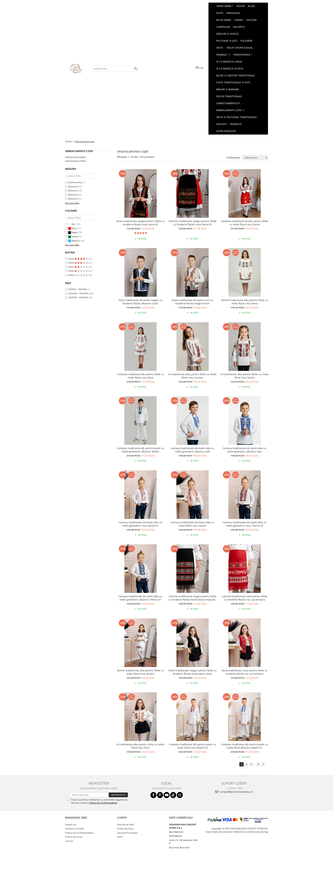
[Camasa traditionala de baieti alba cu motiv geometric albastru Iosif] (192, 420)
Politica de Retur (125, 828)
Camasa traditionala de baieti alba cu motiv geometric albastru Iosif (192, 450)
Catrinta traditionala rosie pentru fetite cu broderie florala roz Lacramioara (244, 598)
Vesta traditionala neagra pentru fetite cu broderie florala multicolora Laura (192, 672)
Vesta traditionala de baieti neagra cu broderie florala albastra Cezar (140, 301)
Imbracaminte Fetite (75, 160)
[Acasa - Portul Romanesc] (76, 68)
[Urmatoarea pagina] (263, 764)
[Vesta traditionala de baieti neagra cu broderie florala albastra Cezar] (140, 272)
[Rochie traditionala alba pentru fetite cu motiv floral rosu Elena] (244, 272)
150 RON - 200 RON (78, 297)
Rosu (74, 228)
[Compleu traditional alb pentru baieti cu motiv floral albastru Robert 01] (244, 716)
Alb (73, 224)
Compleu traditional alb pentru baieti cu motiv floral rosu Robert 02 (192, 746)
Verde (74, 236)
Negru (74, 232)
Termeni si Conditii (74, 828)
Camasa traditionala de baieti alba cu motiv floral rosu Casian (192, 524)
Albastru (76, 240)
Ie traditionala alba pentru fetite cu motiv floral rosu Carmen (192, 376)
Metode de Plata (125, 824)
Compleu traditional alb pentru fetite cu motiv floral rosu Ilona (140, 376)
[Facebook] (153, 795)
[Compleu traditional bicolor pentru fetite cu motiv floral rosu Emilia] (244, 193)
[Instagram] (180, 795)
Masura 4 (73, 194)
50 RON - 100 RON (77, 289)
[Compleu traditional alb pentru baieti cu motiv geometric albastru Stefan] (140, 420)
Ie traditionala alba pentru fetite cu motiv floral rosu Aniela (244, 376)
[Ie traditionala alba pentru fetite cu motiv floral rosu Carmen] (192, 346)
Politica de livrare (74, 836)
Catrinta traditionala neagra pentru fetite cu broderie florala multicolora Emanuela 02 (192, 598)
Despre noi (70, 824)
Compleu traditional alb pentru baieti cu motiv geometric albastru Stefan (140, 450)
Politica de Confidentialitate (103, 802)
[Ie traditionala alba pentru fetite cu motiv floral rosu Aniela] (244, 346)
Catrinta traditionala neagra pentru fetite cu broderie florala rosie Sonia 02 (192, 222)
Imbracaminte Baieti (75, 157)
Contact (69, 841)
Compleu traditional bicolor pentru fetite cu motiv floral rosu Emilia (244, 222)
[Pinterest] (160, 795)
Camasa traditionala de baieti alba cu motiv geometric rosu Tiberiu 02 (244, 524)
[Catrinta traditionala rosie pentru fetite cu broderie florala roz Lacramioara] (244, 568)
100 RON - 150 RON (78, 293)
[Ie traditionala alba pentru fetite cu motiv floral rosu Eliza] (140, 716)
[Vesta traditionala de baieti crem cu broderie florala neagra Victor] (192, 272)
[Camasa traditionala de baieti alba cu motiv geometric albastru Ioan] (244, 420)
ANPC (120, 836)
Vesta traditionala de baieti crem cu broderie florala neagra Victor (192, 301)
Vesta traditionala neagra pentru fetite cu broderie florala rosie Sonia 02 (140, 222)
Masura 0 (73, 186)
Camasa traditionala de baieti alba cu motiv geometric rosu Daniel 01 (140, 524)
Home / (69, 141)
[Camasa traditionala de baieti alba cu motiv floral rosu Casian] (192, 494)
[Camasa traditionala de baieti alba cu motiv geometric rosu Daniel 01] (140, 494)
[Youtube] (167, 795)
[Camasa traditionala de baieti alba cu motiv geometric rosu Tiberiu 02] (244, 494)
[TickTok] (173, 795)
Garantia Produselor (127, 832)
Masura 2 (73, 190)
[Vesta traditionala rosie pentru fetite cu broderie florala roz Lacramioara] (244, 642)
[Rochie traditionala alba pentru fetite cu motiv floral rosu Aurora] (140, 642)
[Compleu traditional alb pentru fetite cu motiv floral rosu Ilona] (140, 346)
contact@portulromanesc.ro (236, 791)
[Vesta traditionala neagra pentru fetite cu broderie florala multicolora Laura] (192, 642)
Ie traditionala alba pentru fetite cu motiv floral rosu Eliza (140, 746)
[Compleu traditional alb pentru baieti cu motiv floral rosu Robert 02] (192, 716)
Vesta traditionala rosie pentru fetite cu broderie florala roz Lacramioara (244, 672)
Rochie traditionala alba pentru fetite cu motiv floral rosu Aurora (140, 672)
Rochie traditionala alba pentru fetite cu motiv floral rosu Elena (244, 301)
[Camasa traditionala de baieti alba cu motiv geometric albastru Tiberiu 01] (140, 568)
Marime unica (75, 182)
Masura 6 (73, 198)
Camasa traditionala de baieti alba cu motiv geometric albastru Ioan (244, 450)
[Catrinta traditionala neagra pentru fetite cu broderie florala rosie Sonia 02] (192, 193)
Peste (71, 258)
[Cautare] (135, 69)
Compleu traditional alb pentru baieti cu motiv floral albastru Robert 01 (244, 746)
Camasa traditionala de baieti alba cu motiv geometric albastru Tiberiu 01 (140, 598)
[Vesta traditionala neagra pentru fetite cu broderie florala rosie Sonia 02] (140, 193)
